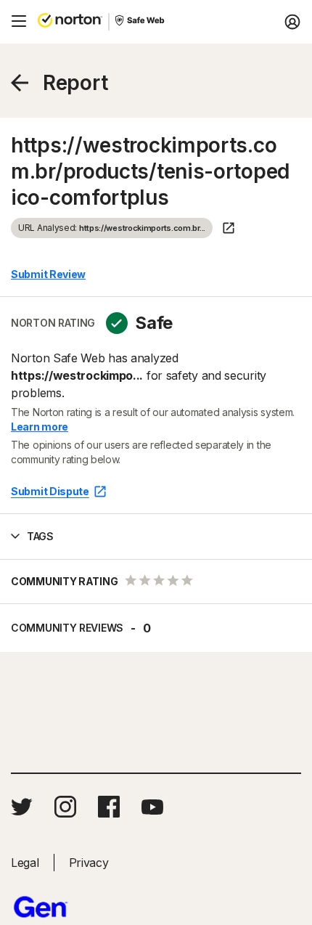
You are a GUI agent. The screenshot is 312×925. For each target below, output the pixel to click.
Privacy (89, 862)
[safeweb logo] (140, 22)
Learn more (39, 426)
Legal (25, 862)
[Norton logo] (70, 21)
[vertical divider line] (109, 21)
